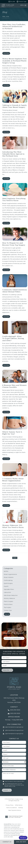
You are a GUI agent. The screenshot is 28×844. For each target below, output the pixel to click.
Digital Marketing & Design (16, 817)
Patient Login (22, 1)
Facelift (6, 586)
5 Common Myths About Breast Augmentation (13, 479)
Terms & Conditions (11, 807)
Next (15, 558)
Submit (5, 790)
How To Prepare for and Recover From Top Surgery (13, 243)
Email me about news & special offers (14, 781)
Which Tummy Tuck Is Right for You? (12, 432)
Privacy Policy (9, 805)
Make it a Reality (14, 632)
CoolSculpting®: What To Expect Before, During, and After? (13, 338)
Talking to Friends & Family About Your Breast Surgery (14, 106)
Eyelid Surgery (8, 583)
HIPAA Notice (18, 805)
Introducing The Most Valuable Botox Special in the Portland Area (13, 154)
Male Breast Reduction (11, 595)
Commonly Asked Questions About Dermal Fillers (14, 290)
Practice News (8, 604)
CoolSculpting (8, 580)
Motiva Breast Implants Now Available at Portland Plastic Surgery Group (14, 60)
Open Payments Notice (14, 810)
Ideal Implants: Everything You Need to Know (14, 199)
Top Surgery (7, 607)
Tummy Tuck (8, 610)
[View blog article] (14, 96)
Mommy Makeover (9, 598)
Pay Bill (13, 1)
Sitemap (20, 807)
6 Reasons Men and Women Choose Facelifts (14, 386)
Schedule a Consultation (13, 638)
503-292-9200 (9, 836)
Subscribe (6, 670)
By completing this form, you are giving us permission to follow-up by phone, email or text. (14, 785)
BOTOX (6, 571)
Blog (7, 16)
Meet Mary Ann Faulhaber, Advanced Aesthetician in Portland (14, 26)
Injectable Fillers (9, 589)
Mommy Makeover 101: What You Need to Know (13, 526)
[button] (25, 5)
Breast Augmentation (10, 574)
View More (6, 53)
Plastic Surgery (8, 601)
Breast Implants (9, 577)
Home (3, 16)
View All (7, 614)
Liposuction (7, 592)
